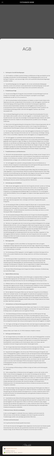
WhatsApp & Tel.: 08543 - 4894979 (14, 452)
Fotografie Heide (27, 2)
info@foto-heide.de (10, 451)
